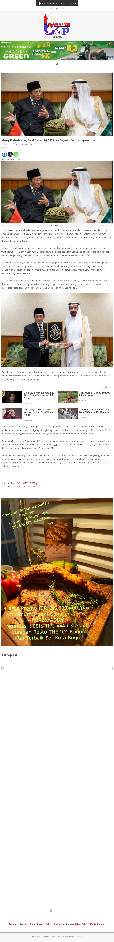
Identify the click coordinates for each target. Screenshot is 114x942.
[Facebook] (4, 154)
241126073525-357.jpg (28, 483)
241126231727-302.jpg (24, 486)
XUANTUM (78, 936)
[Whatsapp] (16, 154)
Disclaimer (59, 924)
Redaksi (13, 924)
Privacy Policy (44, 924)
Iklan (32, 924)
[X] (10, 154)
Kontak (23, 924)
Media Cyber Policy (78, 924)
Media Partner (97, 924)
